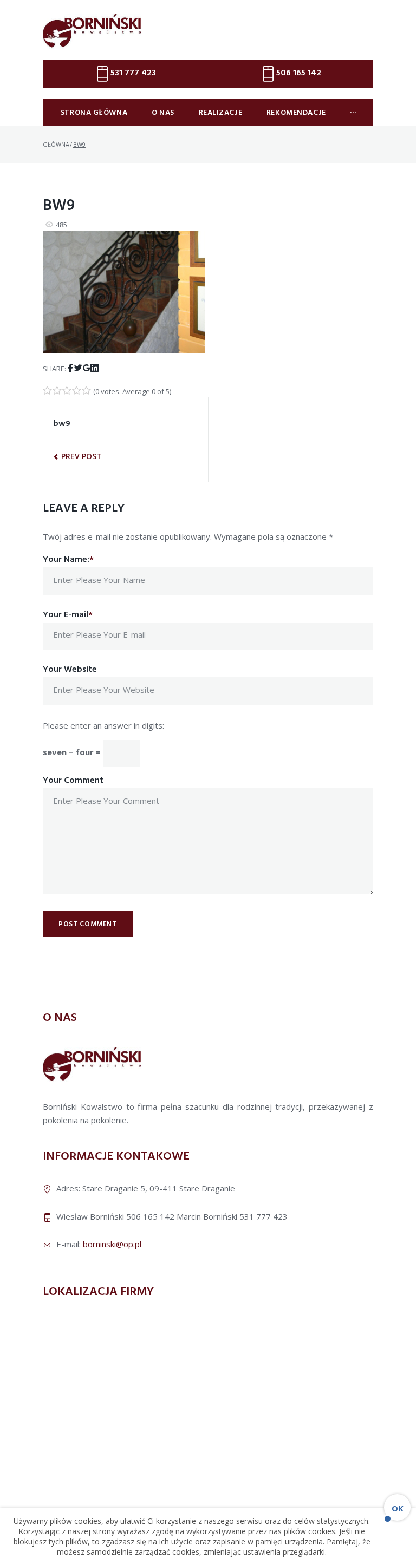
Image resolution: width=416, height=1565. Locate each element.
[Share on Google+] (86, 368)
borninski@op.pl (112, 1244)
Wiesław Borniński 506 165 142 (115, 1216)
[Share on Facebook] (70, 368)
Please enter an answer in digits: (103, 725)
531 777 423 (133, 73)
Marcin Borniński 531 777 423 (232, 1216)
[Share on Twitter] (78, 368)
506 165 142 (298, 73)
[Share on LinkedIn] (94, 368)
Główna (56, 144)
